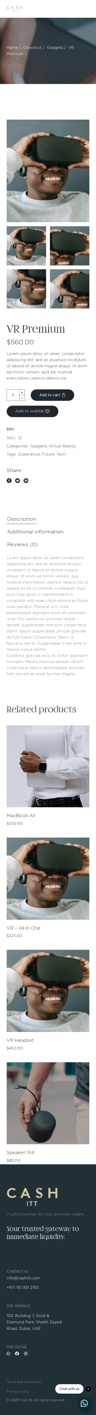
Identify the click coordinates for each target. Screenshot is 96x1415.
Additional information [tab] (35, 531)
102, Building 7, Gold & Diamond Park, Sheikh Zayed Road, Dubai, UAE (34, 1322)
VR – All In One (23, 928)
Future (48, 454)
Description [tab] (21, 519)
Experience (29, 454)
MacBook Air (21, 816)
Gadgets (38, 446)
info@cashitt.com (23, 1278)
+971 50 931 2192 (23, 1288)
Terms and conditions (24, 1382)
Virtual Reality (62, 446)
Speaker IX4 (20, 1153)
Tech (61, 454)
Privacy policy (18, 1391)
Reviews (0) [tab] (22, 544)
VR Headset (20, 1040)
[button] (32, 411)
